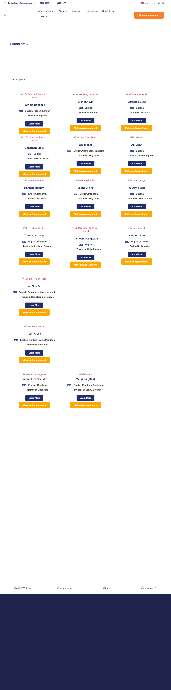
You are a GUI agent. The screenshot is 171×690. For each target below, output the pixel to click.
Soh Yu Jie (34, 333)
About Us (63, 11)
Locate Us (42, 16)
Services (75, 11)
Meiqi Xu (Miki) (85, 379)
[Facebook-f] (155, 3)
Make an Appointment (34, 131)
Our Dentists (92, 11)
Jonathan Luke (34, 147)
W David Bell (137, 187)
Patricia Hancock (34, 104)
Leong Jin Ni (85, 187)
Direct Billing (108, 11)
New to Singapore (46, 11)
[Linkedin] (163, 3)
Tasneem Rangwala (85, 238)
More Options (18, 79)
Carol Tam (85, 144)
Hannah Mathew (34, 187)
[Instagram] (159, 3)
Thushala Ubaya (34, 235)
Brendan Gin (85, 101)
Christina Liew (136, 101)
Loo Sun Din (34, 286)
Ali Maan (136, 144)
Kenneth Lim (137, 235)
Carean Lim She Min (34, 379)
